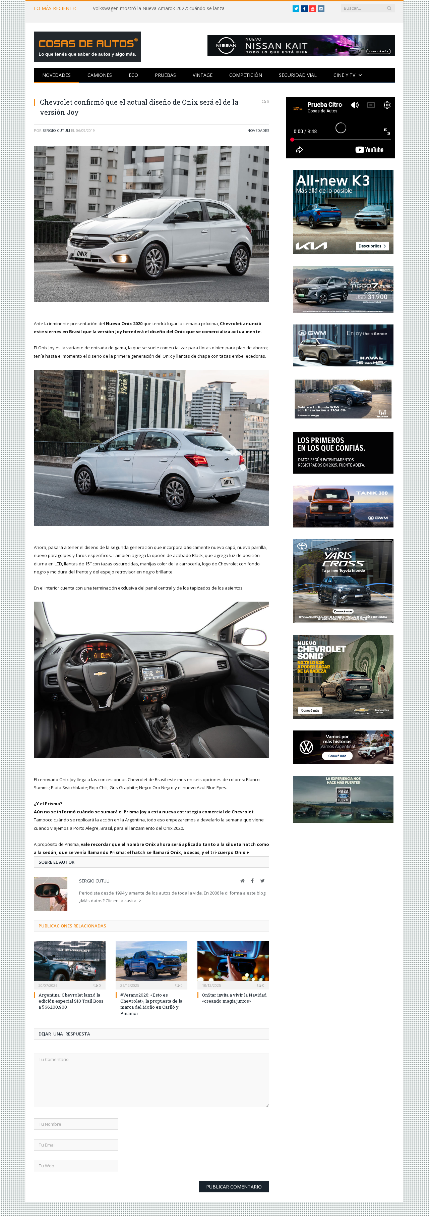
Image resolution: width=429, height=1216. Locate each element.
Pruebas (165, 75)
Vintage (202, 75)
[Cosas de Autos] (87, 45)
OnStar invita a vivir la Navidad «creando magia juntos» (234, 998)
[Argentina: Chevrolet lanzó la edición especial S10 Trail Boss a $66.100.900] (70, 964)
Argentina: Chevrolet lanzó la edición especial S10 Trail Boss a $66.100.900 (71, 1001)
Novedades (56, 75)
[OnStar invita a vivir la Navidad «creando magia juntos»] (233, 964)
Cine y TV (344, 75)
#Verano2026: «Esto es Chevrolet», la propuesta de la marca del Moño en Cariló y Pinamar (151, 1004)
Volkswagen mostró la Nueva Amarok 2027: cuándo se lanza (159, 8)
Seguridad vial (298, 75)
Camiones (99, 75)
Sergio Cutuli (56, 130)
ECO (133, 75)
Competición (245, 75)
